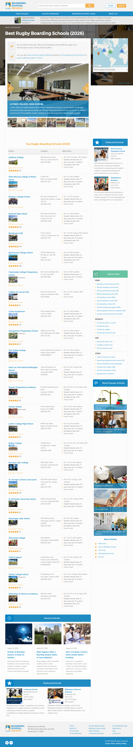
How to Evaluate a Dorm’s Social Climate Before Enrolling (77, 655)
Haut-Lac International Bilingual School (23, 369)
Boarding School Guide (97, 728)
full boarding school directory (73, 55)
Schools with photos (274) (106, 370)
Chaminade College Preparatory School (23, 274)
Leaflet (115, 66)
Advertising (116, 728)
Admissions (102, 543)
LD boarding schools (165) (106, 297)
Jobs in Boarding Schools (107, 547)
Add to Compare (17, 168)
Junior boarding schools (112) (107, 301)
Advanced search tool (104, 341)
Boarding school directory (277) (108, 284)
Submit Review (94, 731)
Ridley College (15, 443)
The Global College (17, 350)
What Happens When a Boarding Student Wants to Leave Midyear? (47, 655)
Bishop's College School (19, 196)
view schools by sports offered (39, 55)
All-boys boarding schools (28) (108, 291)
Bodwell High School (18, 213)
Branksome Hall (16, 233)
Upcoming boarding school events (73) (110, 360)
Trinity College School (18, 574)
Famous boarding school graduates (109, 364)
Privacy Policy (121, 743)
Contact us (116, 733)
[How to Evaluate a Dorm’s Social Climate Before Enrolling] (77, 634)
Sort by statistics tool (104, 348)
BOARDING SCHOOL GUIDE (83, 14)
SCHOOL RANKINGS (50, 14)
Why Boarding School (106, 553)
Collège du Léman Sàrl (19, 292)
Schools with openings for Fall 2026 (109, 314)
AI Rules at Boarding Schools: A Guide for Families (16, 655)
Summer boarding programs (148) (109, 307)
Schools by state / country (106, 323)
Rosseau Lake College (18, 462)
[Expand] (95, 48)
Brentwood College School (21, 252)
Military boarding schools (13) (107, 294)
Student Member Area (96, 726)
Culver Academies (17, 311)
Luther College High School (26, 104)
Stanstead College (17, 538)
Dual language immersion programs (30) (111, 311)
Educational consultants (105, 374)
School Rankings (75, 733)
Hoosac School (15, 406)
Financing (101, 550)
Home (72, 726)
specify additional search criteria (29, 58)
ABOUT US (113, 14)
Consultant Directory (96, 733)
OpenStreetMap (123, 66)
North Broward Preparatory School (118, 150)
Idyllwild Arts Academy (116, 179)
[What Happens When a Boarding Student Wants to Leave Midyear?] (47, 634)
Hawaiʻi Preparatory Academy (22, 387)
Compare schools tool (105, 345)
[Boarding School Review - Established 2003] (15, 5)
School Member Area (119, 726)
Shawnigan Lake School (19, 518)
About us (73, 728)
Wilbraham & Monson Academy (23, 594)
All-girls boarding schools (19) (107, 287)
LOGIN (110, 6)
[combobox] (60, 6)
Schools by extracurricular (106, 333)
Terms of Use (110, 743)
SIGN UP (121, 6)
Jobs (114, 731)
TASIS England (15, 557)
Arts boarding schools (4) (106, 304)
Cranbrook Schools (31, 689)
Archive (101, 557)
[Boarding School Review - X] (7, 743)
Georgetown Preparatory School (23, 331)
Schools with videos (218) (106, 367)
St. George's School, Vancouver (23, 479)
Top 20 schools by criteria (106, 357)
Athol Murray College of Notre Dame (22, 178)
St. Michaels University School (22, 499)
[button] (98, 54)
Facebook (11, 743)
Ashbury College (16, 157)
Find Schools (74, 731)
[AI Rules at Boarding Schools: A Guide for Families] (18, 634)
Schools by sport (103, 326)
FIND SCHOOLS (22, 14)
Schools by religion (103, 329)
